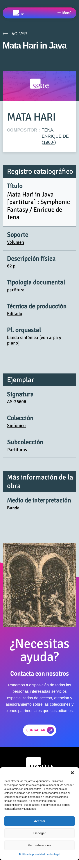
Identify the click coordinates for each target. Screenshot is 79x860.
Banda (13, 508)
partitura (16, 290)
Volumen (15, 242)
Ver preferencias (39, 845)
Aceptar (39, 821)
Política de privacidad (32, 854)
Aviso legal (53, 854)
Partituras (17, 450)
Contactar (35, 730)
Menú (67, 13)
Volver (19, 33)
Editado (14, 313)
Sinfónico (16, 425)
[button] (72, 772)
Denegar (39, 833)
